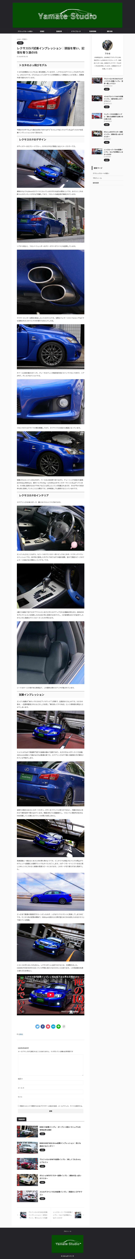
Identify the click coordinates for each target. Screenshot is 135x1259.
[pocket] (48, 1026)
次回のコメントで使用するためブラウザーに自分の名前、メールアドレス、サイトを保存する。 (51, 1106)
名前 (20, 1079)
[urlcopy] (64, 1026)
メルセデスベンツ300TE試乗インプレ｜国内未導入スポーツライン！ (113, 98)
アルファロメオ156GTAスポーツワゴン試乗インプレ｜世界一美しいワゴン (113, 81)
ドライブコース (76, 31)
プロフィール (97, 178)
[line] (58, 1026)
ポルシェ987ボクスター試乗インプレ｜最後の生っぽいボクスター (113, 134)
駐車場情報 (92, 31)
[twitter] (37, 1026)
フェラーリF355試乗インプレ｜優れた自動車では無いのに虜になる (113, 116)
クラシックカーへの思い (25, 31)
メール (21, 1088)
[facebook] (43, 1026)
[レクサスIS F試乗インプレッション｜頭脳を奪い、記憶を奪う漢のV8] (53, 1026)
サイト (20, 1097)
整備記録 (59, 31)
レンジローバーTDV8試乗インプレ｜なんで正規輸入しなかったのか (113, 151)
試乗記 (42, 31)
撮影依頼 (109, 31)
